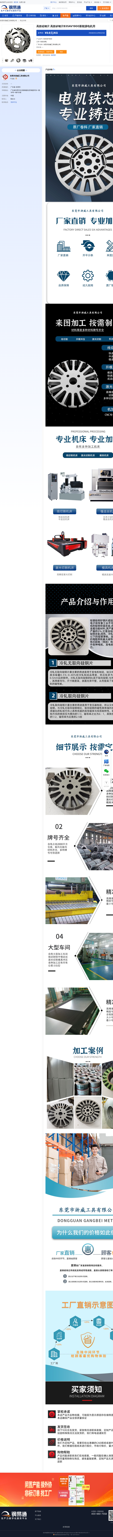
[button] (43, 15)
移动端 (96, 2)
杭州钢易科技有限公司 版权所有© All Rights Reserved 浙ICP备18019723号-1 (66, 1532)
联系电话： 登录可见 (45, 52)
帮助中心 (72, 2)
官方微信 (106, 2)
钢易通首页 (63, 2)
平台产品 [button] (87, 2)
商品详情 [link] (23, 20)
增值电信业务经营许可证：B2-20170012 (67, 1534)
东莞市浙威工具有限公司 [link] (8, 20)
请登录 (16, 2)
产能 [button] (46, 8)
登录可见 (14, 102)
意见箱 (79, 2)
